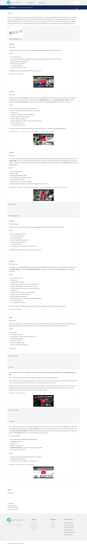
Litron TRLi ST (17, 131)
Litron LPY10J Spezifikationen (61, 187)
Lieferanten (25, 7)
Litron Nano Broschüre (18, 73)
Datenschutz (53, 527)
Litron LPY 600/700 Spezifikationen (31, 187)
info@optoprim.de (42, 2)
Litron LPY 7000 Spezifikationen (46, 187)
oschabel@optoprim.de (12, 505)
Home (9, 7)
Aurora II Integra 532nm (30, 464)
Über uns (53, 522)
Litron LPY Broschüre (18, 187)
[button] (43, 33)
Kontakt (53, 524)
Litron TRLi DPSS (18, 309)
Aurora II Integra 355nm (19, 464)
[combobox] (75, 2)
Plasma (15, 348)
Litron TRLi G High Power (34, 131)
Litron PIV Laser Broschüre (19, 393)
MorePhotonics (30, 7)
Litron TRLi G (24, 131)
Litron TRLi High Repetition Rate (48, 131)
